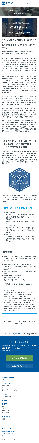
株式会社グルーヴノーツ (8, 428)
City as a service (6, 396)
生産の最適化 (5, 387)
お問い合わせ (6, 416)
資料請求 (4, 419)
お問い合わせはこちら (19, 366)
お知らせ (4, 406)
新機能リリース (6, 410)
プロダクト (5, 379)
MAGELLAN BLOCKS (8, 377)
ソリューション (6, 383)
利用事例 (4, 400)
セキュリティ (5, 436)
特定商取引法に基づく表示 (8, 431)
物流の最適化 (5, 385)
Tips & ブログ (5, 412)
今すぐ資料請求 (19, 358)
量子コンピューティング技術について (11, 390)
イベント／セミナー (7, 408)
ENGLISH (29, 3)
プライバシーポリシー (7, 433)
